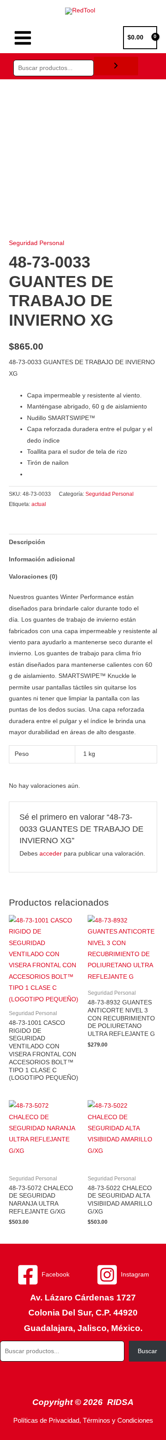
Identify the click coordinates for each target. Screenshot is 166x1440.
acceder (50, 853)
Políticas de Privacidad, (47, 1420)
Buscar (147, 1351)
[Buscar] (116, 66)
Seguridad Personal (36, 243)
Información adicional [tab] (42, 559)
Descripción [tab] (27, 542)
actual (38, 504)
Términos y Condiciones (118, 1420)
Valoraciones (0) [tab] (33, 576)
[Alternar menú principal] (22, 37)
